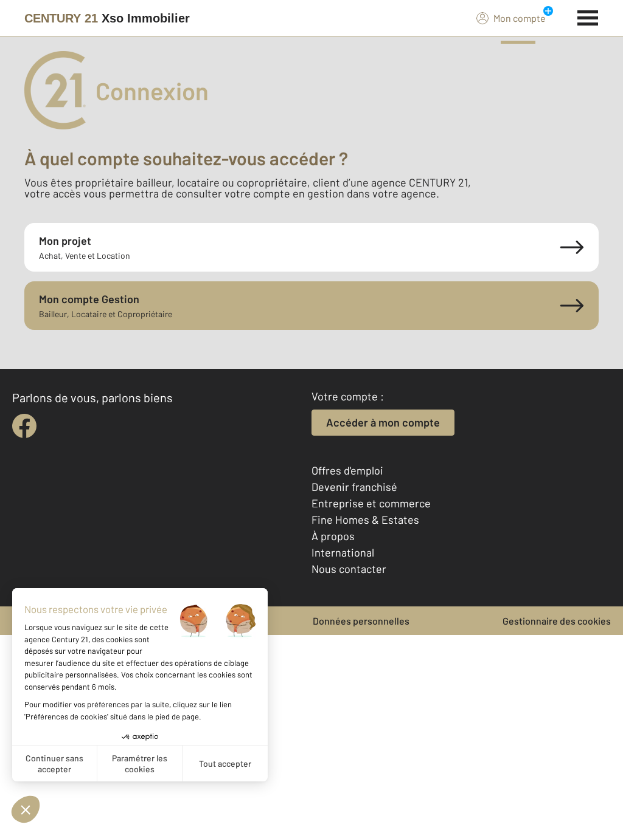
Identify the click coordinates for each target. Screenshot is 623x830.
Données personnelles (361, 620)
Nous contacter (349, 568)
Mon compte (519, 18)
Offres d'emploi (347, 470)
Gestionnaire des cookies (557, 620)
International (343, 552)
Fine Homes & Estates (365, 519)
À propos (333, 536)
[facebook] (24, 426)
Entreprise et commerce (371, 503)
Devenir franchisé (354, 486)
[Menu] (588, 16)
